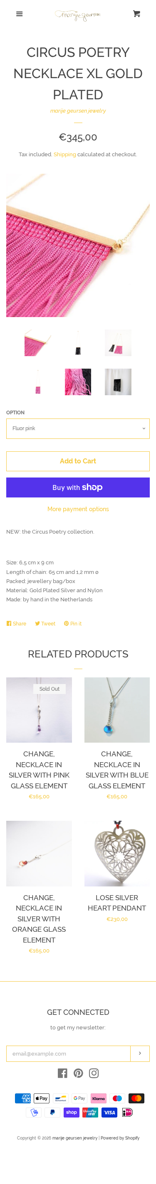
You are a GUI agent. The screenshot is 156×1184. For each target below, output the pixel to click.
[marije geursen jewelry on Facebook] (62, 1075)
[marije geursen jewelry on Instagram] (94, 1075)
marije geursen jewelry (78, 111)
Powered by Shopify (120, 1137)
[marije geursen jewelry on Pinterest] (78, 1075)
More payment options (78, 509)
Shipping (65, 154)
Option (15, 413)
